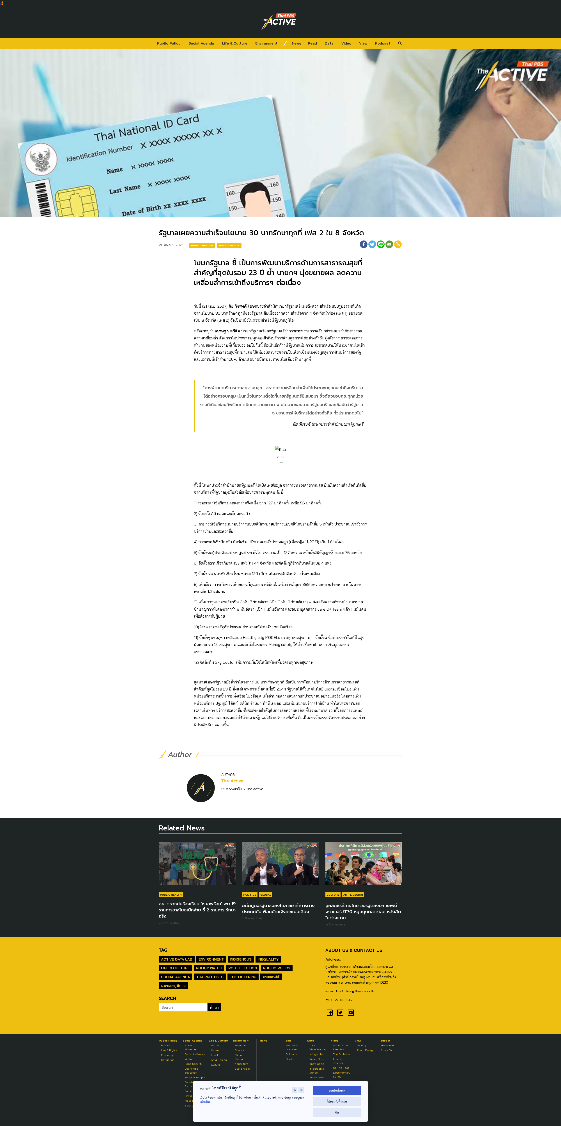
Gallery (361, 1045)
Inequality (268, 959)
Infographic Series (316, 1070)
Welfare (189, 1059)
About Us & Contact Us (353, 950)
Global (265, 894)
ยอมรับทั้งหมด (336, 1090)
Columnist (292, 1054)
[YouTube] (350, 1012)
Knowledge (316, 1063)
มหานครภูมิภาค (173, 985)
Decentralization (195, 1054)
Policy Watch (229, 245)
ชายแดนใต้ (271, 977)
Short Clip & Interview (340, 1047)
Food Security (193, 1063)
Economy (167, 1055)
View (363, 43)
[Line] (381, 244)
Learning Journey (338, 1061)
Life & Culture (234, 43)
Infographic (316, 1054)
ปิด (337, 1112)
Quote (290, 1059)
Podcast (382, 43)
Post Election (242, 968)
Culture (333, 894)
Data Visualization (317, 1047)
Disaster (240, 1050)
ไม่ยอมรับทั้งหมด (337, 1101)
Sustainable (242, 1068)
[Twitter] (372, 244)
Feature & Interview (292, 1047)
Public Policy (169, 43)
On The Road (341, 1067)
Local (214, 1055)
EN (294, 1090)
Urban (215, 1050)
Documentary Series (341, 1074)
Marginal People (195, 1077)
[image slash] (285, 43)
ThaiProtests (210, 977)
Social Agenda (201, 43)
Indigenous (241, 959)
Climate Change (240, 1057)
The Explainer (341, 1054)
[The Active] (278, 21)
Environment (266, 43)
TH (301, 1090)
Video (346, 43)
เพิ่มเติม (205, 1102)
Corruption (167, 1059)
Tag (163, 950)
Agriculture (241, 1063)
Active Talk (387, 1050)
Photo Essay (365, 1050)
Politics (249, 894)
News (296, 43)
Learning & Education (191, 1070)
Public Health (202, 245)
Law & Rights (169, 1050)
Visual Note (316, 1059)
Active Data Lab (176, 959)
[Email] (389, 244)
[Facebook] (363, 244)
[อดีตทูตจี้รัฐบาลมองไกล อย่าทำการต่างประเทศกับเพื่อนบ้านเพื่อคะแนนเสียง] (280, 865)
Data (329, 43)
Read (312, 43)
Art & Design (353, 894)
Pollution (240, 1045)
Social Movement (191, 1047)
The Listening (243, 977)
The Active (232, 781)
